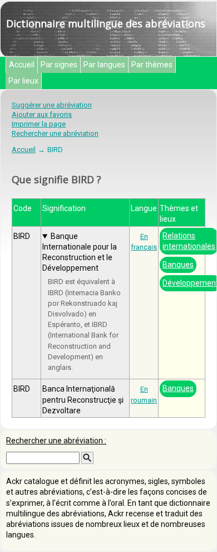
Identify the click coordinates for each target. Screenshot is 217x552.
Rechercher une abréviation (55, 133)
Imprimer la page (39, 124)
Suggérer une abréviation (52, 105)
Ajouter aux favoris (42, 114)
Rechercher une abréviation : (56, 440)
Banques (178, 264)
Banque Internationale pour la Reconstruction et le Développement (79, 252)
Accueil (21, 64)
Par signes (59, 64)
